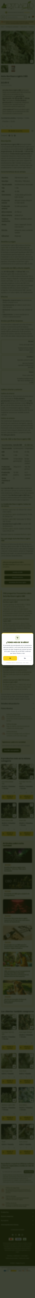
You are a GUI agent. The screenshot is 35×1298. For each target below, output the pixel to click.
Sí (10, 658)
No (25, 658)
